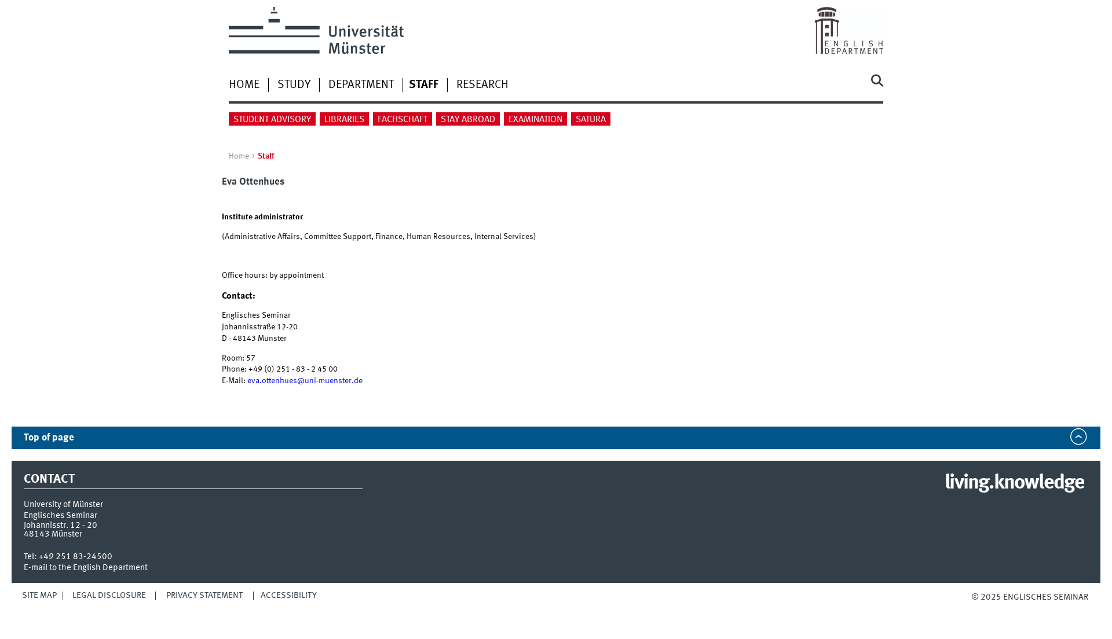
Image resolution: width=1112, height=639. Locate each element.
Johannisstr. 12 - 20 (60, 525)
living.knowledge (1014, 483)
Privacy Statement (204, 595)
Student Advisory (272, 119)
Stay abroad (468, 119)
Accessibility (289, 595)
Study (293, 85)
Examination (535, 119)
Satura (591, 119)
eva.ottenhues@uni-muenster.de (305, 381)
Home (244, 85)
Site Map (39, 595)
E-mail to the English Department (86, 567)
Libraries (344, 119)
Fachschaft (402, 119)
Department (361, 85)
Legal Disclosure (109, 595)
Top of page (49, 438)
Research (482, 85)
